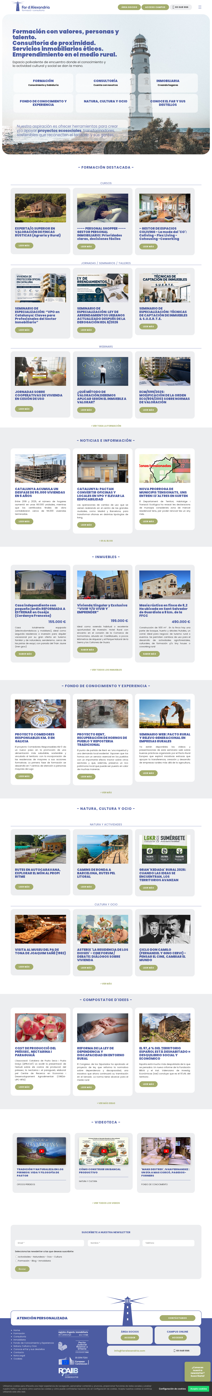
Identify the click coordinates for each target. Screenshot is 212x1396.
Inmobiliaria (20, 1339)
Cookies (18, 1358)
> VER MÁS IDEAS (106, 1103)
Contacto (19, 1352)
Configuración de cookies (172, 1388)
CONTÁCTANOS (177, 1318)
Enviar (22, 1269)
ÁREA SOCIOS (129, 7)
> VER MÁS (106, 792)
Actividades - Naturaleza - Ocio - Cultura (40, 1256)
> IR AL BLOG (106, 540)
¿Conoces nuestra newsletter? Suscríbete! (198, 1371)
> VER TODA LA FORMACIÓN (106, 425)
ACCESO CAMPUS (155, 7)
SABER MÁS (25, 653)
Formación (19, 1333)
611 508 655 (181, 7)
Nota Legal (19, 1355)
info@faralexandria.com (129, 1350)
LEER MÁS (24, 245)
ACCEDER (129, 1337)
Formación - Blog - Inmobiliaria (34, 1260)
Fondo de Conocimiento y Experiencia (34, 1342)
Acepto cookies (198, 1388)
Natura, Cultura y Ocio (25, 1346)
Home (17, 1330)
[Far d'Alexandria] (30, 10)
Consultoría (20, 1336)
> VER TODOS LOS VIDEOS (106, 1203)
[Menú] (199, 7)
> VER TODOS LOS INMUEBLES (106, 669)
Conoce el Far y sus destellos (29, 1349)
